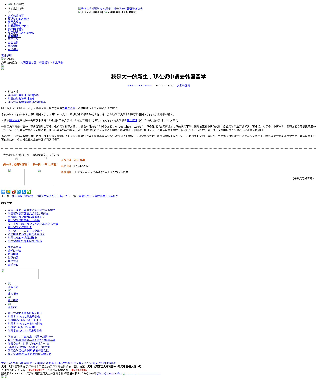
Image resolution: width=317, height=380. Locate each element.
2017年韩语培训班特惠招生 (24, 95)
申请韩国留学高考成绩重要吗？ (26, 216)
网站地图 (111, 363)
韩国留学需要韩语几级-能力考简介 (28, 213)
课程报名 (13, 293)
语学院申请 (14, 250)
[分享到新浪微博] (14, 192)
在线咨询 (13, 286)
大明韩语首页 (16, 15)
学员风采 (13, 39)
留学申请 (13, 300)
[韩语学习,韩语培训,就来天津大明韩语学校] (110, 8)
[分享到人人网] (24, 192)
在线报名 (13, 49)
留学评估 (13, 264)
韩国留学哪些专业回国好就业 (25, 241)
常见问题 (58, 62)
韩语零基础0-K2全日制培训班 (25, 323)
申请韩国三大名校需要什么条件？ (98, 196)
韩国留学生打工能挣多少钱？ (25, 230)
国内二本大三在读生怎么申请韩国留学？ (31, 210)
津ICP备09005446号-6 (109, 373)
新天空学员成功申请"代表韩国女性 (28, 350)
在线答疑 (67, 363)
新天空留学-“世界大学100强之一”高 (28, 343)
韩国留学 (13, 32)
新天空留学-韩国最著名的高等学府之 (29, 354)
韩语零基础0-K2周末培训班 (24, 316)
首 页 (11, 18)
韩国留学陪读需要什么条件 (24, 220)
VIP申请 (100, 363)
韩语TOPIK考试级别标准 (22, 237)
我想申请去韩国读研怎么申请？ (26, 234)
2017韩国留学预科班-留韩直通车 (27, 102)
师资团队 (13, 35)
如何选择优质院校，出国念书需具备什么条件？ (39, 196)
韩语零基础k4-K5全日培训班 (24, 320)
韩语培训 (132, 120)
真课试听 (6, 55)
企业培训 (13, 42)
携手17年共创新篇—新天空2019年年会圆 (31, 340)
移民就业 (13, 261)
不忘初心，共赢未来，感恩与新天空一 (30, 336)
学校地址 (13, 46)
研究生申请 (14, 247)
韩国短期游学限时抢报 (21, 98)
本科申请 (13, 254)
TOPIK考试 (14, 28)
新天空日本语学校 (18, 19)
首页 (4, 363)
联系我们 (78, 363)
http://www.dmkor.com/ (139, 85)
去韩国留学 (68, 108)
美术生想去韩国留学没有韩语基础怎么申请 (33, 223)
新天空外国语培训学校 (21, 33)
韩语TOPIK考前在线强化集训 (25, 313)
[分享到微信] (29, 192)
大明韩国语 (183, 85)
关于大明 (13, 21)
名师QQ (12, 307)
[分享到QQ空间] (8, 192)
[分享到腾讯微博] (19, 192)
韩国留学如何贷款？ (20, 227)
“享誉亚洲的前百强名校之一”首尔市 (29, 347)
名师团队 (56, 363)
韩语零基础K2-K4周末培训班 (25, 330)
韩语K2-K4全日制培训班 (22, 327)
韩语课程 (13, 25)
